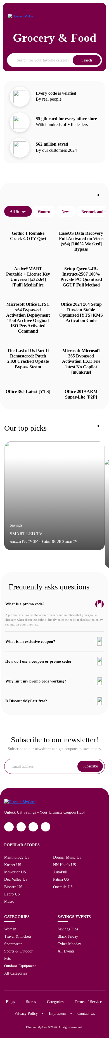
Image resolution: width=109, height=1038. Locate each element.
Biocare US (13, 887)
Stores (31, 1001)
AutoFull (60, 872)
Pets (7, 958)
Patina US (61, 879)
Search (86, 60)
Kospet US (12, 864)
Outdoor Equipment (20, 966)
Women (43, 211)
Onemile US (63, 887)
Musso (9, 901)
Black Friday (68, 936)
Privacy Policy (26, 1013)
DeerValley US (16, 879)
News (65, 211)
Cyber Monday (69, 944)
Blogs (10, 1001)
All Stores (18, 211)
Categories (55, 1001)
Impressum (57, 1013)
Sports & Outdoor (18, 951)
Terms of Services (89, 1001)
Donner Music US (67, 857)
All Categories (15, 973)
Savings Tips (68, 929)
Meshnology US (17, 857)
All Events (66, 951)
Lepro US (12, 894)
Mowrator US (15, 872)
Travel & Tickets (17, 936)
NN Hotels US (64, 864)
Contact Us (86, 1013)
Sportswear (13, 944)
